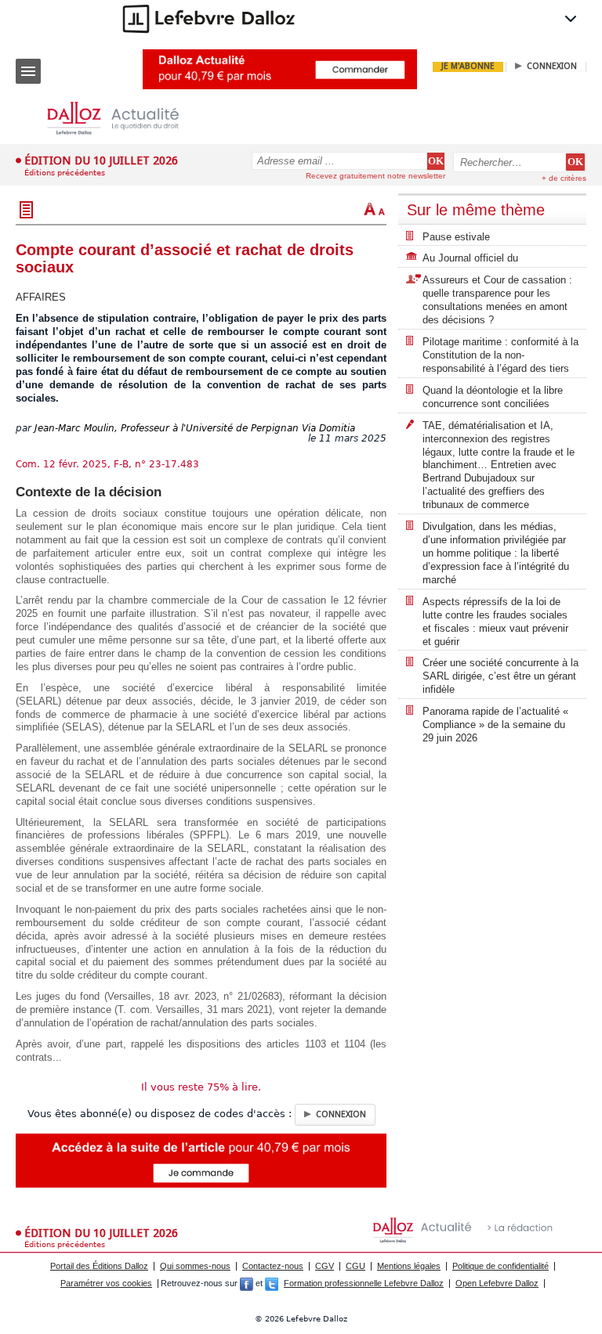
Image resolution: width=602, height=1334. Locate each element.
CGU (355, 1266)
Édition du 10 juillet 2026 (101, 160)
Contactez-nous (272, 1266)
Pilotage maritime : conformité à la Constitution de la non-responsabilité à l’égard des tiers (500, 355)
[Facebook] (246, 1283)
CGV (324, 1266)
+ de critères (564, 178)
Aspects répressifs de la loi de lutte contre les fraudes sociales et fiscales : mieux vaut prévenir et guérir (495, 621)
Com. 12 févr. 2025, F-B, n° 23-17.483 (107, 464)
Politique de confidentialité (500, 1266)
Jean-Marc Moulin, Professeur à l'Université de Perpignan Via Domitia (194, 428)
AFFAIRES (41, 297)
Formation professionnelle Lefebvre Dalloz (364, 1283)
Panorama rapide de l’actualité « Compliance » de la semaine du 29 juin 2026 (495, 724)
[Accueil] (125, 118)
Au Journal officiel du (470, 258)
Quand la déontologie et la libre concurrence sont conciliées (492, 396)
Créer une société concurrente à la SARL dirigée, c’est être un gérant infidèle (500, 676)
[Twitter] (271, 1283)
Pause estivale (456, 237)
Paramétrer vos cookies (106, 1283)
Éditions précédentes (64, 172)
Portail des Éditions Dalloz (99, 1266)
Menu (28, 71)
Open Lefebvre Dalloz (497, 1283)
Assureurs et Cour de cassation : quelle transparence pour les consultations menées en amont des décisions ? (497, 300)
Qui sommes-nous (195, 1266)
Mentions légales (409, 1266)
